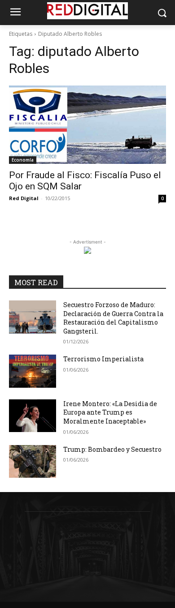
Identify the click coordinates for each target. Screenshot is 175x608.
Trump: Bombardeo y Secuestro (112, 449)
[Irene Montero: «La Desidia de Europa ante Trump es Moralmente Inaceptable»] (32, 415)
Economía (23, 160)
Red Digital (24, 198)
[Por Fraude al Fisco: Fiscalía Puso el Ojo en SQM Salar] (87, 125)
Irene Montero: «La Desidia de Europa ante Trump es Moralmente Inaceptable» (110, 412)
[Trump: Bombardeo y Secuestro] (32, 461)
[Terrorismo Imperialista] (32, 371)
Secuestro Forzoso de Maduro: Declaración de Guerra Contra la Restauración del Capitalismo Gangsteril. (113, 317)
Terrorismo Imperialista (103, 359)
